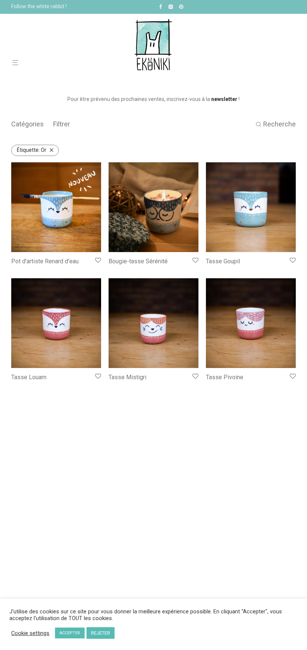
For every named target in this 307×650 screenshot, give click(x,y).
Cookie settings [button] (30, 633)
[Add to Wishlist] (98, 260)
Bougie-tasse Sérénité (138, 261)
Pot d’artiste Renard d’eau (45, 261)
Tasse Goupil (223, 261)
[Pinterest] (181, 6)
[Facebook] (160, 6)
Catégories (27, 124)
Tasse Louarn (28, 377)
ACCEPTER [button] (70, 633)
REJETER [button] (100, 633)
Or (31, 150)
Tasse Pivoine (224, 377)
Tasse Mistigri (127, 377)
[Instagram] (170, 6)
